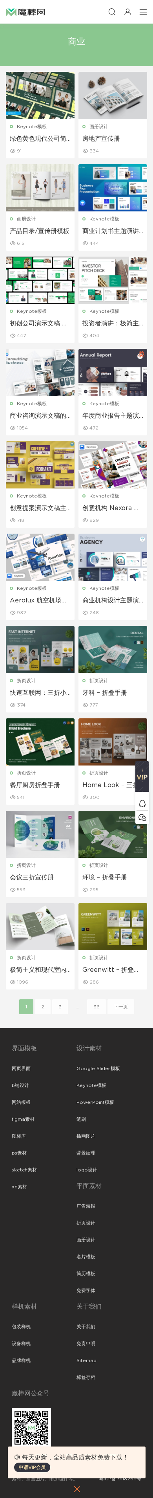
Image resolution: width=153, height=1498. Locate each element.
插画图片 (85, 1136)
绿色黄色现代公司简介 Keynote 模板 (38, 139)
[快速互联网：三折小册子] (40, 649)
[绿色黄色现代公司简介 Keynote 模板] (40, 95)
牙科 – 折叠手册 (104, 693)
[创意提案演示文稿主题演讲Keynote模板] (40, 464)
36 (96, 1006)
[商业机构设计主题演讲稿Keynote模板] (112, 557)
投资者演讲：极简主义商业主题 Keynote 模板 (112, 323)
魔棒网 (25, 12)
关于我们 (85, 1326)
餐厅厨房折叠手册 (35, 785)
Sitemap (86, 1360)
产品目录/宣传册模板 (39, 231)
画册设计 (98, 126)
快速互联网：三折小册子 (38, 693)
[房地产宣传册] (112, 95)
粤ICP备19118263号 (120, 1478)
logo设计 (86, 1170)
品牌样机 (21, 1360)
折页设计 (26, 680)
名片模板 (85, 1256)
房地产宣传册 (101, 139)
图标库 (19, 1136)
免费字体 (85, 1290)
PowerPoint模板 (95, 1102)
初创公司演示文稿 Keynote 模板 (40, 323)
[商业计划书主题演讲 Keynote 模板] (112, 187)
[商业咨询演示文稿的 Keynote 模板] (40, 372)
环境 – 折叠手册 (104, 877)
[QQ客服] (142, 803)
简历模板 (85, 1273)
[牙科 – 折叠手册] (112, 649)
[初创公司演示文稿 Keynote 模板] (40, 280)
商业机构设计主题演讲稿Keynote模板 (110, 600)
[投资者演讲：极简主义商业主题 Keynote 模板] (112, 280)
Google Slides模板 (98, 1068)
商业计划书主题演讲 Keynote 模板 (110, 231)
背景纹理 (85, 1153)
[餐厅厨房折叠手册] (40, 742)
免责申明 (85, 1343)
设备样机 (21, 1343)
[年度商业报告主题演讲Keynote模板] (112, 372)
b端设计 (20, 1085)
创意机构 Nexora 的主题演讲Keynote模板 (111, 508)
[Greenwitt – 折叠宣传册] (112, 926)
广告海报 (85, 1206)
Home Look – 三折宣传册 (110, 785)
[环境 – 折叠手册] (112, 834)
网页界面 (21, 1068)
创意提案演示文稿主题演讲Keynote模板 (39, 508)
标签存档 (85, 1377)
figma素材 (23, 1119)
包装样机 (21, 1326)
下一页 (121, 1006)
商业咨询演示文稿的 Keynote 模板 (38, 416)
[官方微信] (142, 817)
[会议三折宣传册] (40, 834)
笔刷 (81, 1119)
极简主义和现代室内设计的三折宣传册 (38, 970)
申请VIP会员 (32, 1467)
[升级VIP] (142, 779)
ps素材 (19, 1153)
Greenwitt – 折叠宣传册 (111, 970)
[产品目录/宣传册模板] (40, 187)
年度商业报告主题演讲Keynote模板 (110, 416)
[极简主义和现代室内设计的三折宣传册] (40, 926)
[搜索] (112, 11)
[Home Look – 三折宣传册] (112, 742)
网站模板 (21, 1102)
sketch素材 (24, 1170)
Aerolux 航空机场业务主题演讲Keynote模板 (39, 600)
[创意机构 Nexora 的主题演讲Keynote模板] (112, 464)
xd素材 (19, 1186)
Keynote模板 (32, 126)
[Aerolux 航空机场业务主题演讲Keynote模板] (40, 557)
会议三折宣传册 (32, 877)
